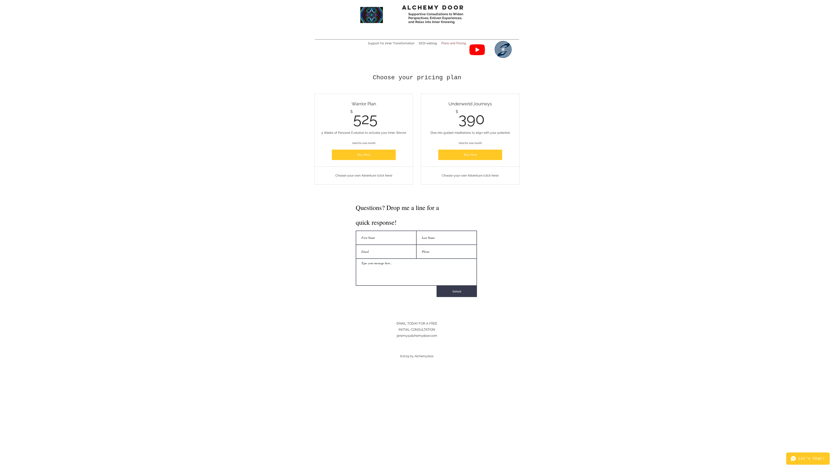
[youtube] (477, 49)
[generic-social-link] (503, 49)
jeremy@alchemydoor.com (417, 336)
